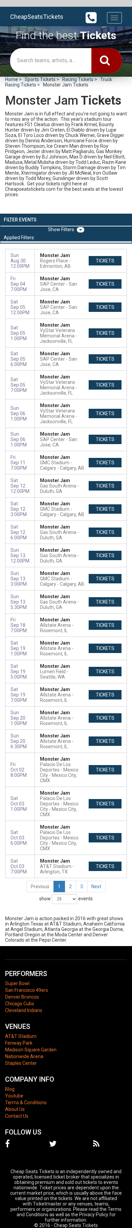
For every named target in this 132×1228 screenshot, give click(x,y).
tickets (105, 260)
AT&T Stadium (21, 1036)
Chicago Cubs (19, 1003)
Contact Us (16, 1116)
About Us (15, 1109)
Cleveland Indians (23, 1010)
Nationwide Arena (24, 1056)
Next (96, 886)
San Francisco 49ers (26, 990)
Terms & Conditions (26, 1102)
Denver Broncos (22, 997)
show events (66, 898)
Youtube (14, 1095)
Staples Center (21, 1063)
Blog (10, 1089)
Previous (40, 886)
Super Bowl (17, 983)
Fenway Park (18, 1043)
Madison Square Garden (31, 1049)
